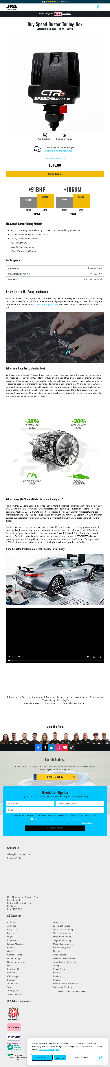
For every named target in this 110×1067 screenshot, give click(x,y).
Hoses (10, 965)
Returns (56, 979)
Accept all (42, 1057)
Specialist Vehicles (61, 925)
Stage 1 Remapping (62, 933)
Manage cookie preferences (73, 991)
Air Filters (11, 925)
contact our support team (46, 304)
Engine (10, 936)
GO (74, 777)
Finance (56, 951)
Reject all (60, 1058)
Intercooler (12, 972)
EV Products (12, 940)
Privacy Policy (87, 823)
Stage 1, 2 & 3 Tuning (63, 929)
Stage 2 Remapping (62, 936)
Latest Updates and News (64, 958)
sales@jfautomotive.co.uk (19, 854)
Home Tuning (13, 958)
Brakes (10, 933)
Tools (9, 987)
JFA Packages (13, 976)
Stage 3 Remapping (62, 940)
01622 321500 (14, 858)
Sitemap (57, 972)
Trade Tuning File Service (64, 962)
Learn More (66, 14)
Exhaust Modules (15, 944)
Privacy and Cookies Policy (65, 983)
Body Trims (12, 929)
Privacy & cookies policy (49, 1049)
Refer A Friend (59, 954)
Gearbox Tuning (14, 954)
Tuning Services (14, 994)
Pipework (11, 979)
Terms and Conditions (63, 987)
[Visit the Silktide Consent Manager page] (100, 1057)
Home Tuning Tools (16, 962)
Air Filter (11, 922)
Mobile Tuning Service (63, 944)
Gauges (10, 951)
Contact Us (58, 922)
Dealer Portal (59, 969)
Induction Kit (13, 969)
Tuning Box (12, 990)
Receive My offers (55, 828)
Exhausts (11, 947)
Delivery (57, 976)
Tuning (56, 965)
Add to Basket (55, 174)
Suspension (12, 983)
